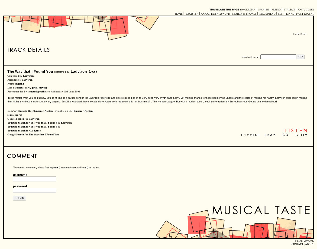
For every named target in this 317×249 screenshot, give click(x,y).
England (19, 83)
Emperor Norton (83, 111)
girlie (34, 87)
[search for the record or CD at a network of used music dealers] (301, 135)
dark (27, 87)
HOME (178, 14)
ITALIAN (289, 9)
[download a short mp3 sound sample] (296, 132)
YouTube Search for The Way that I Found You (33, 126)
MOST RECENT (304, 14)
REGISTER (192, 14)
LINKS (289, 14)
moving (43, 87)
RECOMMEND (267, 14)
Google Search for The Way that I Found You (33, 134)
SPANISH (263, 9)
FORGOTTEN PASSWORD (215, 14)
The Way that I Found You (30, 71)
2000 (93, 72)
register (54, 167)
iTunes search (14, 115)
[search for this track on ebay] (270, 135)
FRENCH (276, 9)
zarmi (300, 240)
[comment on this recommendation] (251, 135)
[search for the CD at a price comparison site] (285, 135)
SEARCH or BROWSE (244, 14)
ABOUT (309, 244)
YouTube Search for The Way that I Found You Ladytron (39, 122)
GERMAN (250, 9)
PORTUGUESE (306, 9)
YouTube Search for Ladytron (24, 130)
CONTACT (297, 244)
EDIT (281, 14)
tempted (32, 91)
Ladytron (79, 71)
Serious (19, 87)
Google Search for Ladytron (23, 119)
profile (42, 91)
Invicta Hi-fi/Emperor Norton (36, 111)
